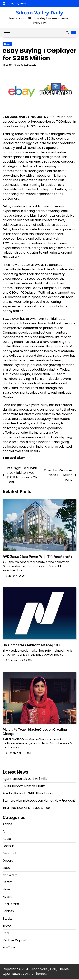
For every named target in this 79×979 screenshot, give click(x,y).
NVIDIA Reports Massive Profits (24, 786)
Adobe (7, 824)
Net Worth (10, 875)
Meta (6, 868)
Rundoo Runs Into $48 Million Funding (28, 793)
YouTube (9, 947)
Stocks (7, 918)
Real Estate (11, 904)
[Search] (67, 33)
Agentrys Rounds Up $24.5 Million (26, 779)
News (7, 44)
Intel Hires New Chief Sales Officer (27, 808)
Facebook (10, 853)
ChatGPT (9, 846)
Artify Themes (35, 973)
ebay (21, 457)
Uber (6, 933)
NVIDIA (7, 897)
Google (8, 861)
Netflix (7, 882)
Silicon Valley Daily (39, 12)
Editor (9, 64)
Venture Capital (14, 940)
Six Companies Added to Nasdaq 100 (31, 645)
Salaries (8, 911)
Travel (7, 926)
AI (4, 831)
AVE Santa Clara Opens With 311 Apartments (37, 556)
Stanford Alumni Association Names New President (39, 800)
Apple (7, 839)
